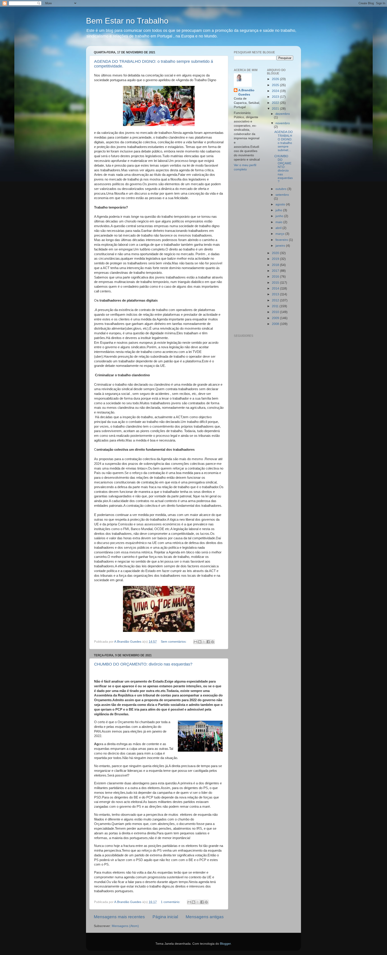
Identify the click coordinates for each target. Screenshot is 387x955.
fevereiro (282, 239)
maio (279, 222)
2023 (276, 96)
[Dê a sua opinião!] (200, 642)
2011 (276, 306)
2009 (276, 318)
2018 (276, 265)
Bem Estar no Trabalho (127, 20)
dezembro (282, 113)
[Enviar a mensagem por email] (195, 642)
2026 (276, 79)
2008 (276, 324)
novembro (282, 123)
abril (278, 228)
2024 (276, 91)
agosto (280, 204)
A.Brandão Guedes (246, 92)
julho (279, 210)
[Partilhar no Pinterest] (212, 642)
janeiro (280, 245)
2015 (276, 282)
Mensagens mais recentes (119, 916)
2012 (276, 300)
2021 (276, 108)
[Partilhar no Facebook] (208, 642)
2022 (276, 102)
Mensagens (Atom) (125, 926)
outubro (281, 189)
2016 (276, 276)
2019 (276, 259)
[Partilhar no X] (204, 642)
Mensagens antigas (205, 916)
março (280, 233)
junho (279, 216)
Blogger (225, 943)
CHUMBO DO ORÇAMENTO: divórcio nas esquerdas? (143, 664)
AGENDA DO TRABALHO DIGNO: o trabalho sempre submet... (283, 141)
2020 (276, 253)
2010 (276, 312)
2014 (276, 288)
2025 (276, 85)
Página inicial (165, 916)
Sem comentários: (174, 641)
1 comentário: (171, 902)
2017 (276, 270)
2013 (276, 294)
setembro (282, 194)
